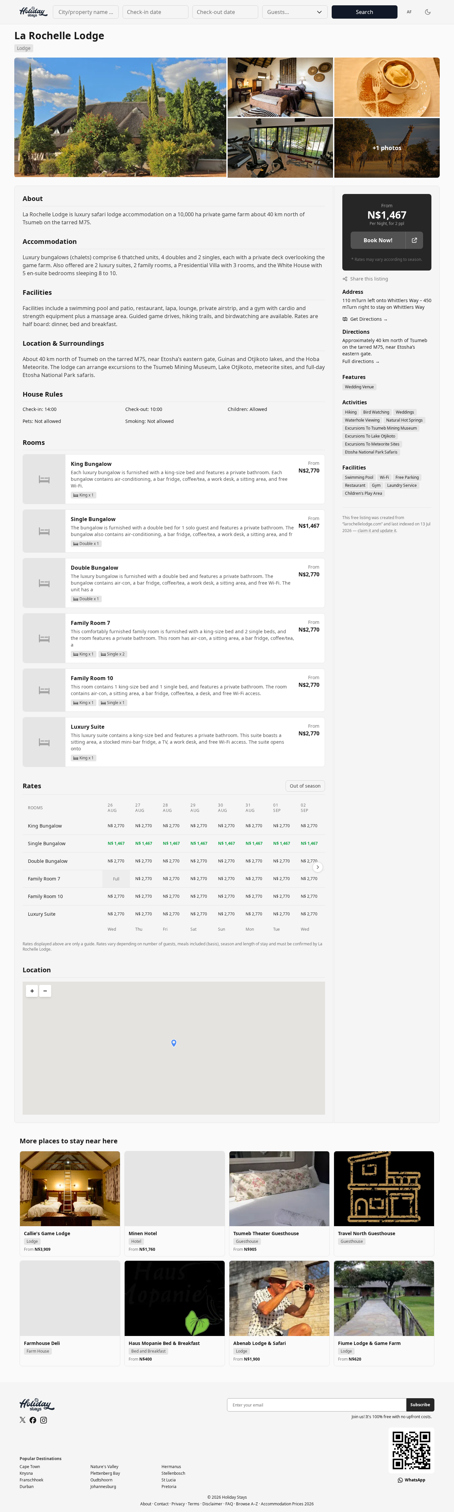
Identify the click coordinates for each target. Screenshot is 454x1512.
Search (364, 12)
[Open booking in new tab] (414, 240)
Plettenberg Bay (105, 1473)
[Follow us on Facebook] (33, 1420)
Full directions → (361, 361)
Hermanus (171, 1466)
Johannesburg (103, 1486)
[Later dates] (317, 867)
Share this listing (368, 279)
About (145, 1504)
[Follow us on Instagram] (43, 1420)
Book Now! (378, 240)
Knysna (26, 1473)
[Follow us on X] (23, 1420)
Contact (161, 1504)
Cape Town (30, 1466)
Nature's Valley (104, 1466)
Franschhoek (31, 1480)
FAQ (229, 1504)
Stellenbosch (173, 1473)
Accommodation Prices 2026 (287, 1504)
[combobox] (86, 12)
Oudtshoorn (101, 1480)
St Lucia (169, 1480)
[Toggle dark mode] (427, 12)
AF (409, 12)
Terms (193, 1504)
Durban (27, 1486)
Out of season (305, 786)
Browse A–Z (247, 1504)
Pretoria (169, 1486)
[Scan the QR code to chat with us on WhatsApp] (411, 1450)
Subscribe (420, 1405)
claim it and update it (377, 530)
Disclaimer (212, 1504)
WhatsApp (415, 1480)
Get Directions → (369, 319)
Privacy (178, 1504)
